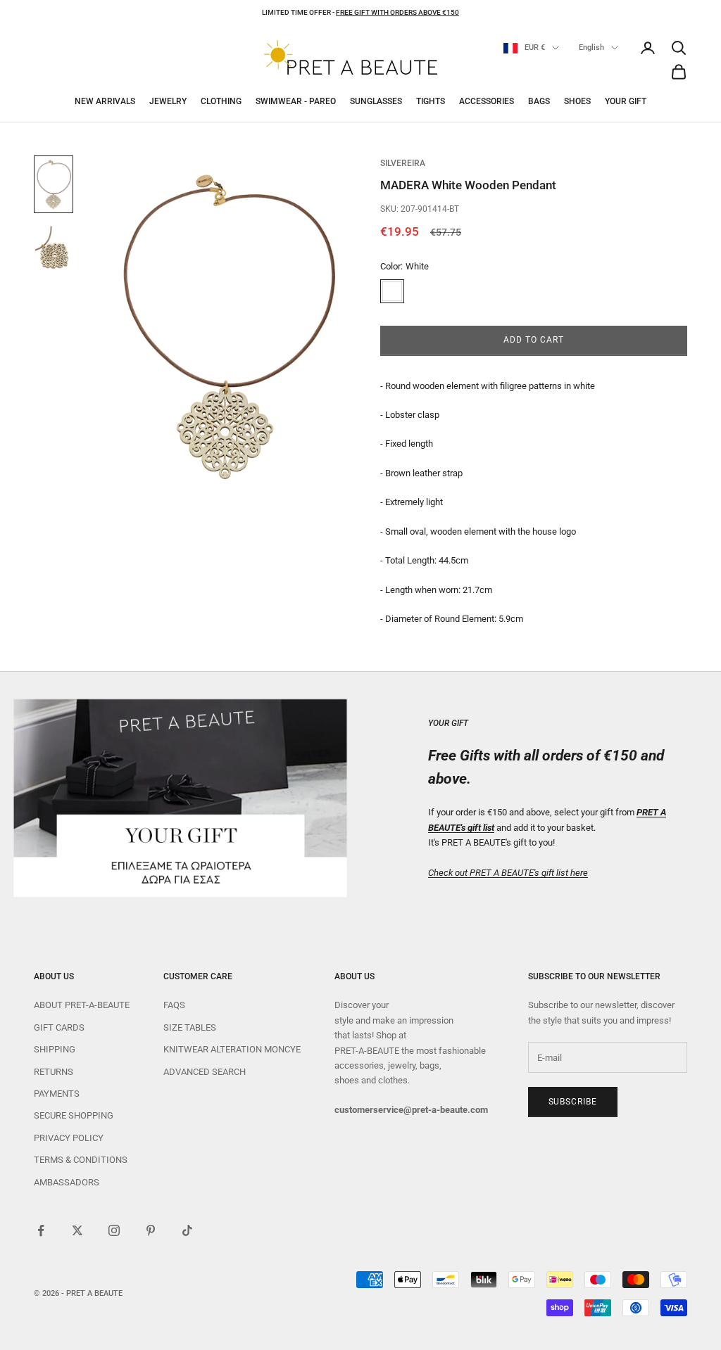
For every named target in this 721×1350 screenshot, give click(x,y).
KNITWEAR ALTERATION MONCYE (232, 1049)
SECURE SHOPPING (73, 1115)
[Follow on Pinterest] (151, 1230)
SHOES (577, 101)
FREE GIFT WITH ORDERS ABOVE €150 (397, 12)
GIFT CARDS (59, 1027)
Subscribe (573, 1102)
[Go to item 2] (53, 253)
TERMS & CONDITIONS (80, 1159)
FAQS (174, 1005)
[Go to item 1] (53, 184)
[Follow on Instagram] (114, 1230)
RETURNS (53, 1071)
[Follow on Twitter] (77, 1230)
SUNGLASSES (376, 101)
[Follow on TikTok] (187, 1230)
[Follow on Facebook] (41, 1230)
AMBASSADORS (66, 1182)
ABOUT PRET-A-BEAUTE (82, 1005)
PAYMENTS (57, 1093)
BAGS (539, 101)
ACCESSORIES (486, 101)
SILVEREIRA (402, 163)
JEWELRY (168, 101)
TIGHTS (430, 101)
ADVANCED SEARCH (204, 1071)
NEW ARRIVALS (105, 101)
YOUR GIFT (625, 101)
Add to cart (533, 340)
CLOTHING (221, 101)
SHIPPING (54, 1049)
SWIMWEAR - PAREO (296, 101)
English (591, 47)
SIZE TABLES (189, 1027)
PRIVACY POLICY (69, 1138)
